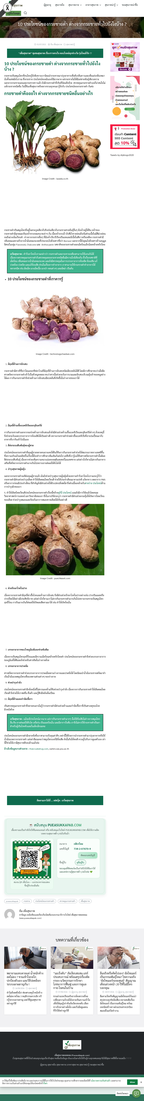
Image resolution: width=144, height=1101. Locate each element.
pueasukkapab (12, 901)
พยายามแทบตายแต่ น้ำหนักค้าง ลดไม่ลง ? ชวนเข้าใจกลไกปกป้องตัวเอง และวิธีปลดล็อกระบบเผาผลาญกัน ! (25, 978)
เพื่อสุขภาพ (85, 901)
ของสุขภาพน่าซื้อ (130, 4)
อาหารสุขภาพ (92, 4)
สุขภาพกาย (73, 4)
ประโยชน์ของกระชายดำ (44, 901)
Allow (132, 1082)
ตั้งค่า (45, 1083)
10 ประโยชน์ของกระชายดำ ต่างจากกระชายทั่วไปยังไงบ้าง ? (72, 24)
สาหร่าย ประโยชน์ (93, 483)
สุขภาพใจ (59, 4)
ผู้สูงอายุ (47, 4)
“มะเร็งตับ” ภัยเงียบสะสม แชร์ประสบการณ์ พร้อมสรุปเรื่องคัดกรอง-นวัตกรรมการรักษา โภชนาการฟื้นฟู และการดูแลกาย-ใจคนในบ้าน (71, 980)
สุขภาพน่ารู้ (110, 4)
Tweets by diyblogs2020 (122, 154)
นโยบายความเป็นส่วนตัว (101, 1080)
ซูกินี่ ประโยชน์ (64, 492)
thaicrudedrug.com (38, 748)
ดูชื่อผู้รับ (80, 862)
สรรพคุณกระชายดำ (67, 901)
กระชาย (27, 901)
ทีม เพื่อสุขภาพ (56, 44)
